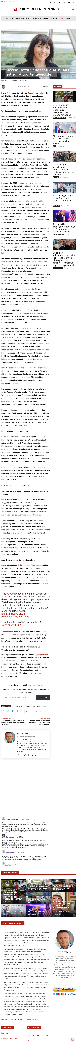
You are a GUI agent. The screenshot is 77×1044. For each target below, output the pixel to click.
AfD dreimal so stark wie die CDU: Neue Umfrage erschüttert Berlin (63, 140)
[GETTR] (21, 754)
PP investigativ (57, 268)
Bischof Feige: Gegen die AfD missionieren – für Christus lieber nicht (64, 199)
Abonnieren (42, 697)
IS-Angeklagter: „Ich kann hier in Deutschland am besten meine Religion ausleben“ (64, 169)
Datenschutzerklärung (9, 1038)
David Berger (12, 87)
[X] (3, 711)
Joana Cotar (32, 93)
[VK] (26, 711)
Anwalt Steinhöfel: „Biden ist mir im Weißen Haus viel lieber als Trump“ (12, 722)
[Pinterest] (64, 2)
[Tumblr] (40, 711)
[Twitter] (55, 2)
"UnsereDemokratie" (59, 117)
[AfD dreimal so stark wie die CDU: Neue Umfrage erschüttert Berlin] (64, 127)
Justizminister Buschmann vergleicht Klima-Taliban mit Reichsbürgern (39, 722)
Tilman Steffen (7, 632)
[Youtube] (59, 2)
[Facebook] (18, 754)
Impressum (5, 1033)
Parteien (9, 64)
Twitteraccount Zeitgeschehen (30, 565)
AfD (13, 706)
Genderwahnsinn (58, 234)
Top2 (44, 706)
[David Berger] (3, 87)
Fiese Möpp (56, 206)
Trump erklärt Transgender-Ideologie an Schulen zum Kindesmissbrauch (64, 228)
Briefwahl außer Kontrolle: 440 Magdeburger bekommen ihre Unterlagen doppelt (62, 110)
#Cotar (10, 593)
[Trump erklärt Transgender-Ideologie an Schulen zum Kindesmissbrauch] (64, 216)
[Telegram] (13, 711)
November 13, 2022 (11, 625)
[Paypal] (28, 754)
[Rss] (74, 2)
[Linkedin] (36, 711)
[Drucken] (17, 711)
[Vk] (69, 2)
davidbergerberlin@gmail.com (27, 1020)
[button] (73, 9)
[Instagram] (50, 2)
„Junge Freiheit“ (42, 655)
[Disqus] (25, 787)
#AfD (19, 596)
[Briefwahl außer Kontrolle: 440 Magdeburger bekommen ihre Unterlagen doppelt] (64, 96)
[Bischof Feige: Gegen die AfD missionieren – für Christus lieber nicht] (64, 187)
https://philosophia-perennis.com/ (26, 736)
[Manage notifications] (72, 1039)
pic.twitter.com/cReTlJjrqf (15, 616)
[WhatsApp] (8, 711)
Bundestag (19, 706)
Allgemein (57, 898)
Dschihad (56, 177)
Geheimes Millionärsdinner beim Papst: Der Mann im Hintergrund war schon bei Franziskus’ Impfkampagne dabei (64, 259)
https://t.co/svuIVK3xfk (13, 613)
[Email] (22, 711)
